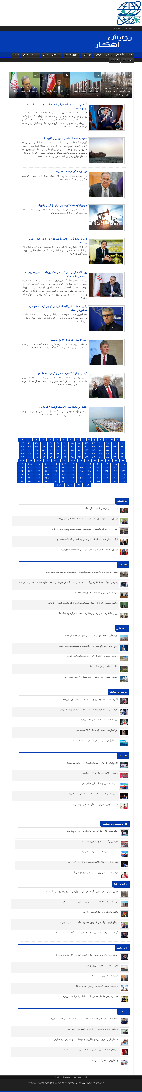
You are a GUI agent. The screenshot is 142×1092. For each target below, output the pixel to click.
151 (81, 474)
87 (58, 457)
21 (100, 443)
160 (115, 478)
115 (55, 464)
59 (43, 450)
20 (107, 443)
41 (65, 447)
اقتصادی (120, 55)
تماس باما (128, 28)
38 (86, 447)
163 (89, 478)
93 (123, 460)
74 (43, 454)
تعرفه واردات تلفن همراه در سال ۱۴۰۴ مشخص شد (97, 730)
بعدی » (69, 485)
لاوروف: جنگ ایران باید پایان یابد (70, 172)
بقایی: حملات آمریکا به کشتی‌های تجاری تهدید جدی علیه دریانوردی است (58, 308)
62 (22, 450)
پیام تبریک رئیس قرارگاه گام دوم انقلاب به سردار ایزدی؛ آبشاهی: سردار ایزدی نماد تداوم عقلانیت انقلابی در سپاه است (67, 582)
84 (79, 457)
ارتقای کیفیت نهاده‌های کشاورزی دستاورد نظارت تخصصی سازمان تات (24, 91)
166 (64, 478)
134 (115, 471)
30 (36, 443)
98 (87, 460)
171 (21, 478)
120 (123, 467)
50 (107, 450)
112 (81, 464)
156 (38, 474)
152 (72, 474)
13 (49, 440)
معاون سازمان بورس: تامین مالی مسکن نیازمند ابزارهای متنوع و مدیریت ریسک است (117, 91)
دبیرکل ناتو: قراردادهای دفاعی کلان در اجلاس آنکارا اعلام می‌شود (58, 241)
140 (64, 471)
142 (47, 471)
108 (115, 464)
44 (43, 447)
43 (51, 447)
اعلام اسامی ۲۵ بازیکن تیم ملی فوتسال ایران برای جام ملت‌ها (91, 763)
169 (38, 478)
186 (79, 485)
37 (93, 447)
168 (47, 478)
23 (86, 443)
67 (93, 454)
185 (87, 485)
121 (115, 467)
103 (47, 460)
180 (55, 481)
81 (100, 457)
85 (72, 457)
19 (114, 443)
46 (29, 447)
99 (80, 460)
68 (86, 454)
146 (123, 474)
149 (98, 474)
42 (58, 447)
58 (51, 450)
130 (38, 467)
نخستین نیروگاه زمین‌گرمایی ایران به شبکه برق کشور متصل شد (91, 677)
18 (122, 443)
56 (65, 450)
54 (79, 450)
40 (72, 447)
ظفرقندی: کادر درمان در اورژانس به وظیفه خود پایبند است (92, 1029)
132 (21, 467)
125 (81, 467)
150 (89, 474)
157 (30, 474)
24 (79, 443)
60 (36, 450)
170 (30, 478)
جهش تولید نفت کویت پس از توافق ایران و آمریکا (62, 205)
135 (106, 471)
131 (30, 467)
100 (73, 460)
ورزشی (109, 55)
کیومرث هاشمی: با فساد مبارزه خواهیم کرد (99, 783)
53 (86, 450)
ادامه (66, 126)
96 (102, 460)
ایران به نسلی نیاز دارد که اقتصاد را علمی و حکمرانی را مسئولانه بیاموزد (87, 539)
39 (79, 447)
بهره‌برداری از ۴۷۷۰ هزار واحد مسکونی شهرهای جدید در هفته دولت (86, 91)
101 (64, 460)
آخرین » (58, 485)
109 (106, 464)
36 (100, 447)
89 (43, 457)
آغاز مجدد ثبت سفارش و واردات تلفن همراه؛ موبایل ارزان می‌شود (90, 699)
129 (47, 467)
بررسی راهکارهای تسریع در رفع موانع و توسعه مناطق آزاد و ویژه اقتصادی (87, 613)
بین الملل (56, 55)
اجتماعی (87, 55)
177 (81, 481)
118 (30, 464)
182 (38, 481)
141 (55, 471)
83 (86, 457)
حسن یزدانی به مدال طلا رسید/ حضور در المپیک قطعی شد (92, 794)
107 (123, 464)
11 (64, 440)
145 (21, 471)
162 (98, 478)
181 (47, 481)
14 (42, 440)
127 (64, 467)
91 (29, 457)
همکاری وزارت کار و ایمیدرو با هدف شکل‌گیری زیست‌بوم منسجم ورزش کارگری (84, 529)
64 (114, 454)
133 (123, 471)
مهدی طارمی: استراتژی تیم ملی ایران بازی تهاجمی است (94, 804)
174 (106, 481)
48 (122, 450)
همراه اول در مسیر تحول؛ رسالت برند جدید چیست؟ (95, 741)
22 (93, 443)
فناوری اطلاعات (71, 55)
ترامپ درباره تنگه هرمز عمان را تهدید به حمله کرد (62, 373)
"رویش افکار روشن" (79, 1082)
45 (36, 447)
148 (106, 474)
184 (21, 481)
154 (55, 474)
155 (47, 474)
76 (29, 454)
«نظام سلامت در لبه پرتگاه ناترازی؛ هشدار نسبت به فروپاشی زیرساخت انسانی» (84, 1019)
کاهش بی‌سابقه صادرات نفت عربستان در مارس (63, 407)
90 (36, 457)
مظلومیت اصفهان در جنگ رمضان (103, 667)
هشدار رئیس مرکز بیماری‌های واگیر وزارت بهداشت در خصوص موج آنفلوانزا (86, 1039)
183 (30, 481)
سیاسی (98, 55)
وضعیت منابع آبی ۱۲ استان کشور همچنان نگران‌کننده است (92, 656)
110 (98, 464)
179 (64, 481)
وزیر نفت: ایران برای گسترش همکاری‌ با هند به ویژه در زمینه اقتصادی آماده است (56, 274)
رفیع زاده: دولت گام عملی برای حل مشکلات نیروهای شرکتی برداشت (88, 646)
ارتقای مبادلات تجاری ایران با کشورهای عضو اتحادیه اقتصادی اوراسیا (88, 550)
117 (38, 464)
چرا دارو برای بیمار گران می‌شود (104, 1060)
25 (72, 443)
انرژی (45, 55)
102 (56, 460)
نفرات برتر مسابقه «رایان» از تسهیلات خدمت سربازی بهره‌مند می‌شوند (88, 710)
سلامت (35, 55)
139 (72, 471)
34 (114, 447)
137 (89, 471)
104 (39, 460)
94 (116, 460)
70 (72, 454)
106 (22, 460)
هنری (25, 55)
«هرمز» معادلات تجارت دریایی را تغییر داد (65, 138)
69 (79, 454)
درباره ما (117, 28)
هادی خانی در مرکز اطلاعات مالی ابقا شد (55, 93)
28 (51, 443)
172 (123, 481)
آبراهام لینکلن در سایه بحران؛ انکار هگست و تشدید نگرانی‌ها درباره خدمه (56, 106)
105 (30, 460)
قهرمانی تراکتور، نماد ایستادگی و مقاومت (100, 773)
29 (43, 443)
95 (109, 460)
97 (95, 460)
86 (65, 457)
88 (51, 457)
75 (36, 454)
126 (72, 467)
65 (107, 454)
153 (64, 474)
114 (64, 464)
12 (57, 440)
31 (29, 443)
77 (22, 454)
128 (55, 467)
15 (35, 440)
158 (21, 474)
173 (115, 481)
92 (22, 457)
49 (114, 450)
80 (107, 457)
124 (89, 467)
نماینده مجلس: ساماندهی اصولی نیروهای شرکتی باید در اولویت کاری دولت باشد (83, 603)
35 (107, 447)
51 (100, 450)
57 (58, 450)
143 (38, 471)
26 (65, 443)
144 (30, 471)
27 (58, 443)
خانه (130, 55)
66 (100, 454)
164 (81, 478)
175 (98, 481)
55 (72, 450)
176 (89, 481)
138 (81, 471)
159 (123, 478)
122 (106, 467)
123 (98, 467)
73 (51, 454)
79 (114, 457)
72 (58, 454)
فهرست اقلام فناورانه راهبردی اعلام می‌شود (99, 720)
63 (122, 454)
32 (22, 443)
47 (22, 447)
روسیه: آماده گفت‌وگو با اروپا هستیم (69, 340)
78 (122, 457)
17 (21, 440)
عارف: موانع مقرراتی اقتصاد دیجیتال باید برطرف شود (95, 593)
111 (89, 464)
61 (29, 450)
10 (71, 440)
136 (98, 471)
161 (106, 478)
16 (28, 440)
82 (93, 457)
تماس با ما (127, 60)
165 (72, 478)
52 (93, 450)
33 (122, 447)
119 (21, 464)
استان (16, 55)
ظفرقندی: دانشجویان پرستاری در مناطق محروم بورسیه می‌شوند (91, 1050)
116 (47, 464)
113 (72, 464)
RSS (57, 1077)
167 (55, 478)
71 (65, 454)
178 (72, 481)
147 (115, 474)
